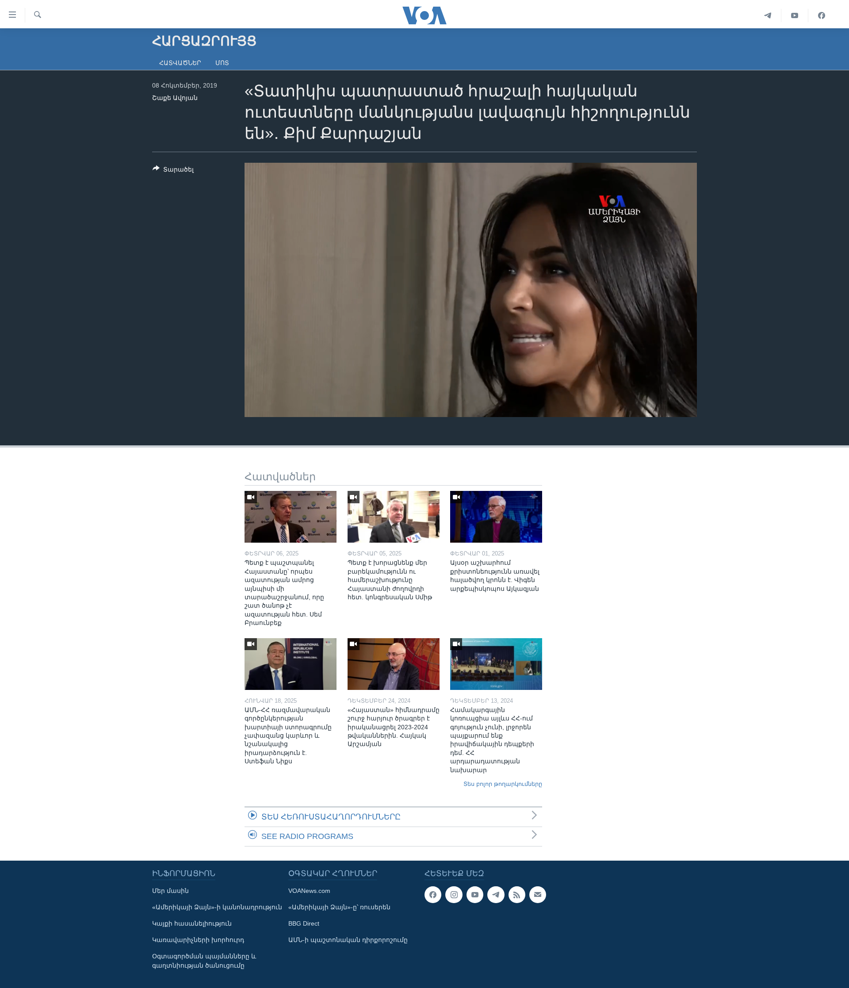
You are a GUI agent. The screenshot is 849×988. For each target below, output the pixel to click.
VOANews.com (309, 890)
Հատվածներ (180, 62)
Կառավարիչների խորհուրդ (198, 939)
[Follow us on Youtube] (475, 894)
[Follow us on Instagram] (453, 894)
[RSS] (517, 894)
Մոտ (222, 62)
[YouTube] (794, 15)
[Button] (173, 171)
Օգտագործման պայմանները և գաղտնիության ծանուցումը (204, 961)
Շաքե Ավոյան (175, 97)
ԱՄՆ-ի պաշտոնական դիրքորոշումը (348, 939)
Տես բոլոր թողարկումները (502, 784)
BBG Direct (303, 923)
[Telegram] (767, 15)
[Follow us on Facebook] (432, 894)
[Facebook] (821, 15)
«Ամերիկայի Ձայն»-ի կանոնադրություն (217, 907)
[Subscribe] (537, 894)
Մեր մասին (170, 890)
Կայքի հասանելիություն (192, 923)
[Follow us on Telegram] (495, 894)
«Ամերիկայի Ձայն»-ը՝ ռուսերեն (339, 907)
